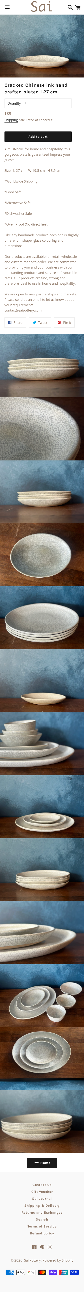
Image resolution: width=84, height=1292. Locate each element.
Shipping (11, 120)
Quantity (14, 103)
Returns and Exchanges (42, 1212)
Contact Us (42, 1185)
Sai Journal (42, 1199)
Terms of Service (42, 1226)
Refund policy (42, 1233)
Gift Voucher (42, 1192)
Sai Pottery (32, 1260)
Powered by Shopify (58, 1260)
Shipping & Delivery (42, 1206)
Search (42, 1219)
